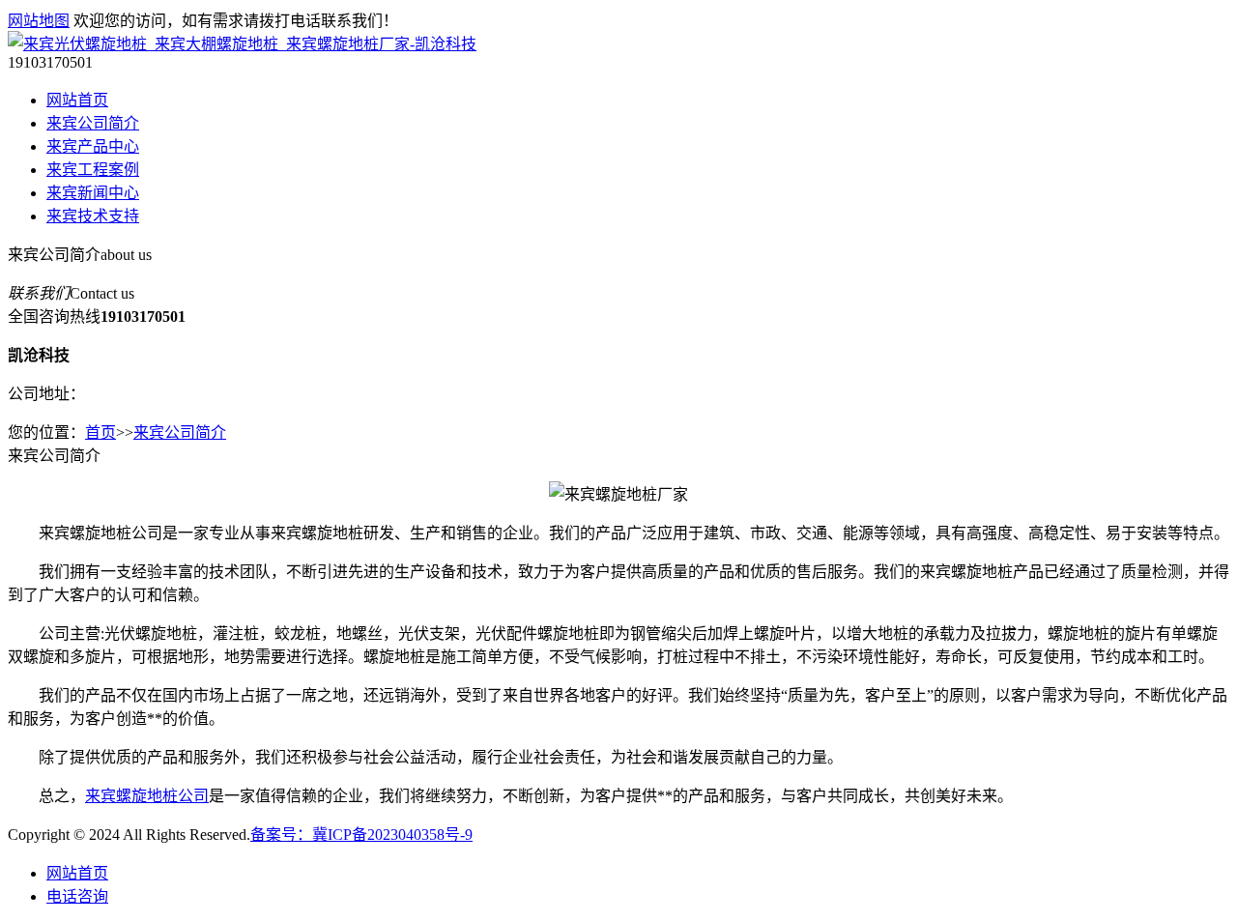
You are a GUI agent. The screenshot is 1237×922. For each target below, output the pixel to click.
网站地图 (39, 21)
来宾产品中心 (92, 146)
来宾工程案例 (92, 169)
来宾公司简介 (92, 123)
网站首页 (77, 100)
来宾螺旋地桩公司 (147, 796)
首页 (100, 432)
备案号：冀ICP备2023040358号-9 (361, 834)
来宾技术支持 (92, 216)
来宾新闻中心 (92, 193)
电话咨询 (77, 896)
